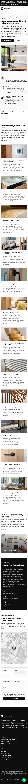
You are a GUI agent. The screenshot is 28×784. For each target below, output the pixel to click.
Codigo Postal (6, 681)
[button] (14, 648)
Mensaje (5, 687)
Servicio (17, 670)
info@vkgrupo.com (5, 743)
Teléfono (17, 675)
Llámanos (18, 40)
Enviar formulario (14, 698)
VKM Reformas (8, 8)
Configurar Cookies (5, 759)
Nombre (5, 670)
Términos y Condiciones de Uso (11, 695)
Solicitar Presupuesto (7, 40)
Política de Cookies (5, 753)
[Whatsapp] (24, 780)
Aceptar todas (4, 4)
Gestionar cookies (14, 4)
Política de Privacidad (17, 694)
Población (17, 681)
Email (4, 675)
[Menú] (26, 8)
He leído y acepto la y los (14, 695)
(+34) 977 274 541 (5, 741)
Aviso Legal (3, 751)
